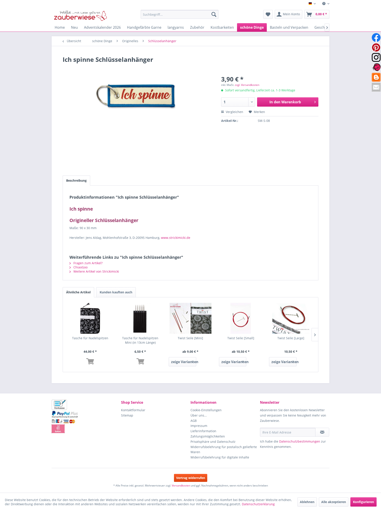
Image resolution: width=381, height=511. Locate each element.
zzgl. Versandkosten (247, 85)
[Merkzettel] (268, 14)
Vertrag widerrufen (190, 478)
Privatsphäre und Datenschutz (212, 441)
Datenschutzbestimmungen (299, 441)
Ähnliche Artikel (78, 292)
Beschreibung (76, 180)
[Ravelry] (376, 67)
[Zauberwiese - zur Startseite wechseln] (80, 15)
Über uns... (198, 415)
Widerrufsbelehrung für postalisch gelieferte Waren (223, 449)
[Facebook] (376, 37)
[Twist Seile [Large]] (291, 318)
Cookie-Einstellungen (206, 410)
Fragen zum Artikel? (88, 263)
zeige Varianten (183, 361)
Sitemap (127, 415)
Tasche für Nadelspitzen (90, 338)
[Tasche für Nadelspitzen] (90, 318)
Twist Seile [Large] (290, 338)
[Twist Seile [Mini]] (190, 318)
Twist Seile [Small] (240, 338)
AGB (193, 421)
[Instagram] (376, 57)
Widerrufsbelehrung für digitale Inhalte (219, 457)
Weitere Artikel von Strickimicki (96, 271)
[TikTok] (376, 77)
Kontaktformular (133, 410)
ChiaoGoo (80, 267)
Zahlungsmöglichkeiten (207, 436)
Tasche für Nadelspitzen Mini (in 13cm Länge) (140, 340)
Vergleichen (234, 112)
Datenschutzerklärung (258, 504)
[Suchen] (214, 14)
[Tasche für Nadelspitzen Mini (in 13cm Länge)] (140, 318)
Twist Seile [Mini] (190, 338)
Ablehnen (307, 502)
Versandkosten (181, 485)
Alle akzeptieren (333, 502)
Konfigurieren (363, 502)
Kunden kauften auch (116, 292)
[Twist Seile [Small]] (241, 318)
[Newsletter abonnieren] (322, 432)
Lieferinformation (203, 431)
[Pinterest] (376, 47)
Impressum (198, 426)
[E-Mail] (376, 87)
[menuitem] (324, 3)
